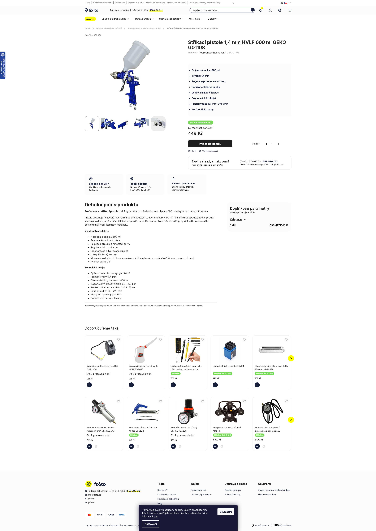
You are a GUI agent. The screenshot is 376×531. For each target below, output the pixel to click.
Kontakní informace (166, 494)
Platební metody (233, 494)
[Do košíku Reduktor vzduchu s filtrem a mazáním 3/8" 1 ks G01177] (90, 446)
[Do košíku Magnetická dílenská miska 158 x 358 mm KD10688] (258, 384)
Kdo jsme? (162, 490)
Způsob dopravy (233, 490)
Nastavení (151, 523)
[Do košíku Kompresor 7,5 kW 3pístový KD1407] (216, 446)
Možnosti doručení (202, 127)
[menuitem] (92, 19)
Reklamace (120, 2)
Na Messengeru (258, 164)
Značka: (93, 35)
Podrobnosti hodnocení (212, 52)
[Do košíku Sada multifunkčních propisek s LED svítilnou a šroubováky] (174, 384)
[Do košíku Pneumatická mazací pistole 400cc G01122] (132, 446)
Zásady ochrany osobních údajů (274, 490)
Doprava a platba (136, 2)
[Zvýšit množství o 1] (278, 144)
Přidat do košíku (210, 144)
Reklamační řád (198, 490)
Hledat (252, 10)
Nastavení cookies (267, 494)
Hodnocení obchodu (176, 2)
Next (291, 358)
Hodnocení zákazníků (168, 499)
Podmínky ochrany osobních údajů (205, 2)
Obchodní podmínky (155, 2)
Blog (88, 2)
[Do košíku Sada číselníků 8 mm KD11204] (216, 384)
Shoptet (265, 525)
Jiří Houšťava (285, 525)
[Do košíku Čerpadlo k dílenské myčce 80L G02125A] (90, 384)
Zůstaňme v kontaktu (102, 2)
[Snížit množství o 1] (272, 144)
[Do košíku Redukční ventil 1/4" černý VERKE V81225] (174, 446)
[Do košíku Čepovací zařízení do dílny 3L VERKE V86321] (132, 384)
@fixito (91, 498)
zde (155, 516)
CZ (282, 3)
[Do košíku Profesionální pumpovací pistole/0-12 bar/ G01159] (258, 446)
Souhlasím (226, 511)
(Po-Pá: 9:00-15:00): (136, 10)
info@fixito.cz (277, 164)
